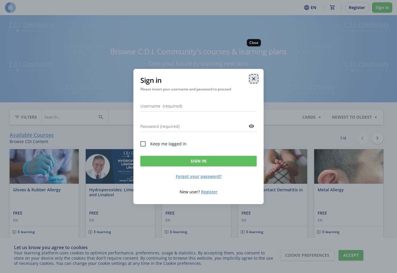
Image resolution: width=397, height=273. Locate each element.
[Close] (253, 79)
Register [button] (209, 192)
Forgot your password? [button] (198, 176)
